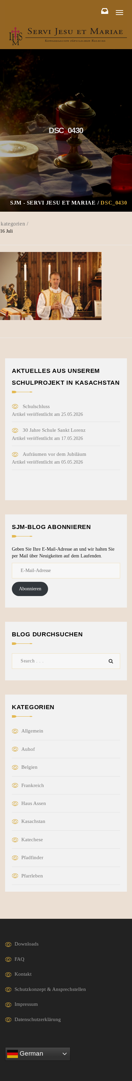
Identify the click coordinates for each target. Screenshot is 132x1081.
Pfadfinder (32, 857)
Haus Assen (33, 803)
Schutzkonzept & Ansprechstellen (50, 989)
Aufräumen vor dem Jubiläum (54, 454)
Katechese (32, 839)
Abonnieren (30, 588)
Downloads (27, 944)
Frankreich (32, 785)
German (30, 1053)
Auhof (28, 749)
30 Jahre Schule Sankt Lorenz (54, 430)
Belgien (29, 767)
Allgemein (32, 731)
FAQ (19, 959)
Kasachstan (33, 821)
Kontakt (23, 974)
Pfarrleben (32, 875)
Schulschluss (36, 406)
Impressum (26, 1004)
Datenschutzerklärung (38, 1019)
